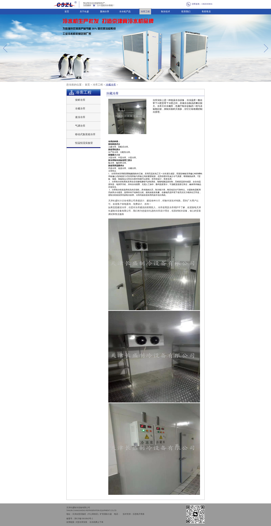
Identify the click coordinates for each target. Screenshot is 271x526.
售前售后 (206, 11)
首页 (67, 11)
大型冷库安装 (81, 522)
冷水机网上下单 (96, 522)
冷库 (158, 200)
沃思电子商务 (139, 514)
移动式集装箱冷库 (85, 134)
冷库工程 (145, 11)
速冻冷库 (80, 117)
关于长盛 (84, 11)
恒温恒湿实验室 (84, 143)
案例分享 (104, 11)
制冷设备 (121, 200)
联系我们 (185, 11)
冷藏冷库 (111, 84)
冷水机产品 (125, 11)
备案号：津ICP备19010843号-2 (79, 519)
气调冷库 (80, 125)
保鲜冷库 (80, 100)
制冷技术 (165, 11)
